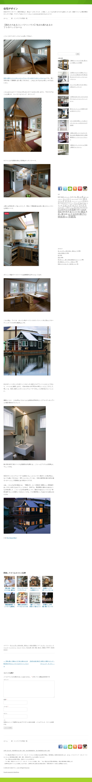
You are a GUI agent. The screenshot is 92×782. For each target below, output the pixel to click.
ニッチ (79, 201)
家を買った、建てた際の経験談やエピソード (69, 259)
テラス (68, 201)
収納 (74, 209)
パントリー (70, 203)
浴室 (65, 214)
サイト (5, 713)
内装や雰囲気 (33, 645)
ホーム (6, 18)
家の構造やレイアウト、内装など (66, 262)
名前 (5, 699)
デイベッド (74, 201)
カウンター (67, 197)
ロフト (24, 647)
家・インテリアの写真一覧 (19, 18)
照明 (69, 214)
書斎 (83, 212)
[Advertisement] (25, 31)
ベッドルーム (12, 647)
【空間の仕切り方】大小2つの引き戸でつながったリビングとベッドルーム (79, 99)
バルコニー (64, 203)
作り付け (77, 207)
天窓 (33, 647)
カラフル (73, 197)
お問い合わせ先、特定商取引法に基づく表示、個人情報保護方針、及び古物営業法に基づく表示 (27, 750)
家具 (59, 257)
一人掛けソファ (69, 207)
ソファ (80, 199)
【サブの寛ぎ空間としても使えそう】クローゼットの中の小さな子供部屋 (78, 123)
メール (6, 706)
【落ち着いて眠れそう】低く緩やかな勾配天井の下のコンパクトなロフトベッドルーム (16, 664)
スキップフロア (74, 199)
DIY (59, 197)
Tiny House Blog (11, 538)
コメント (6, 679)
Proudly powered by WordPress (11, 772)
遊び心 (39, 647)
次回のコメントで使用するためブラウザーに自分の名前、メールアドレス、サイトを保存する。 (29, 723)
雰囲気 (44, 647)
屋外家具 (65, 212)
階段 (66, 217)
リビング (19, 647)
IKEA (62, 197)
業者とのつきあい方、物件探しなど (67, 264)
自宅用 (76, 214)
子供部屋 (83, 210)
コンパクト (49, 645)
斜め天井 (74, 212)
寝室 (36, 647)
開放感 (61, 216)
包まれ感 (28, 647)
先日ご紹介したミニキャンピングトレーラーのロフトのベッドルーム (24, 78)
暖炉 (79, 212)
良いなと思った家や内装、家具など (19, 645)
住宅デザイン (11, 8)
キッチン (43, 645)
